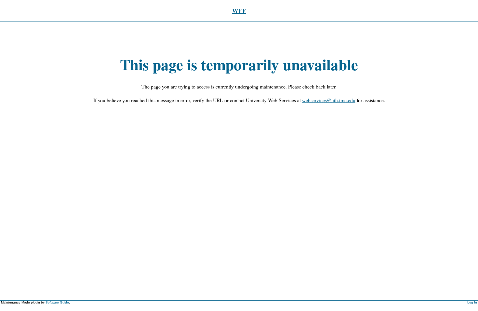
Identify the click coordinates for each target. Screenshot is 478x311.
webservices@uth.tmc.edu (328, 100)
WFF (239, 10)
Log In (472, 302)
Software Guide (57, 302)
